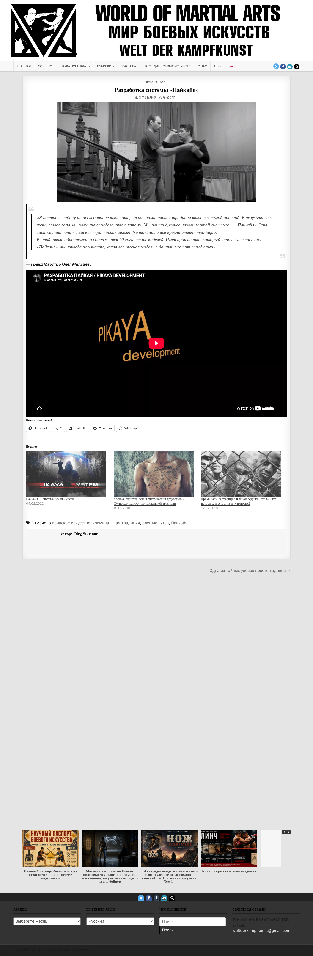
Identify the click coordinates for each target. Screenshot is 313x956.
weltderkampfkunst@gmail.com (261, 930)
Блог (218, 66)
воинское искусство (71, 523)
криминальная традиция (116, 523)
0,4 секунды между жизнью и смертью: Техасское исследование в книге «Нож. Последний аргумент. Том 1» (110, 876)
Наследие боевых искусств (166, 66)
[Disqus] (156, 641)
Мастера (129, 66)
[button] (288, 832)
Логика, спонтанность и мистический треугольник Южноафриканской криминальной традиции (149, 501)
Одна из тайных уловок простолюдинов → (250, 570)
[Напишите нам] (290, 66)
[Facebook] (283, 66)
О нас (202, 66)
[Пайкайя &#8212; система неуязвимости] (67, 474)
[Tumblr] (156, 898)
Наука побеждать (75, 66)
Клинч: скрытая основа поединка (170, 871)
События (45, 66)
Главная (24, 66)
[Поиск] (296, 66)
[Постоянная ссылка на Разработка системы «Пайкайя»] (156, 152)
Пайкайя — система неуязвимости (50, 499)
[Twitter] (276, 66)
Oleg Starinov (147, 97)
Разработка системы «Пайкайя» (156, 89)
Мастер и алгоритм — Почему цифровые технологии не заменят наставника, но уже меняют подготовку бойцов (50, 876)
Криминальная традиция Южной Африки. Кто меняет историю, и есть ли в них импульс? (238, 501)
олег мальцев (155, 523)
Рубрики (104, 66)
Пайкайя (179, 523)
